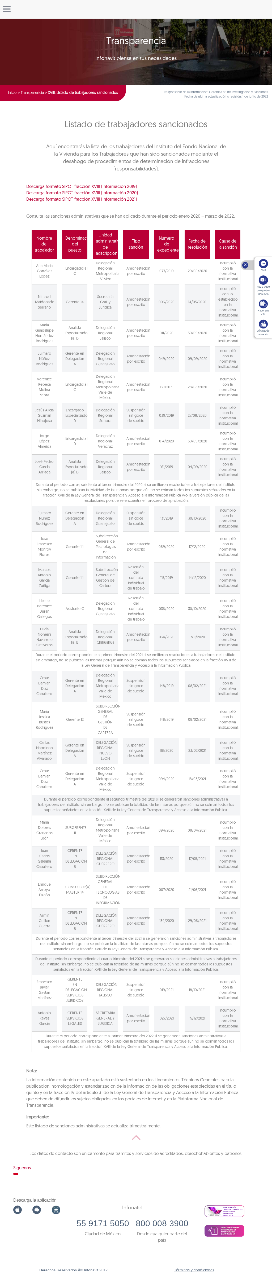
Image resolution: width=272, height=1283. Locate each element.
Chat (263, 270)
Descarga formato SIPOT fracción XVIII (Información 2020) (82, 193)
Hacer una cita (263, 313)
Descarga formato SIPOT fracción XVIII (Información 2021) (81, 199)
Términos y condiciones (194, 1270)
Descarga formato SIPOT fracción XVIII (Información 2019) (81, 186)
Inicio (12, 93)
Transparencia (32, 93)
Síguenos (22, 1168)
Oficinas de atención (263, 333)
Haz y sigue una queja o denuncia (263, 291)
